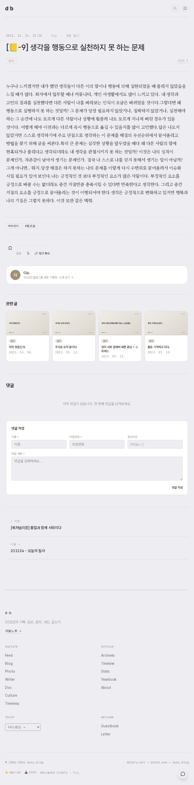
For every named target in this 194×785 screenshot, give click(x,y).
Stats (105, 671)
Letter (106, 734)
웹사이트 (133, 437)
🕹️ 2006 (30, 772)
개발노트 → (13, 631)
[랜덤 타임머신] (185, 8)
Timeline (107, 663)
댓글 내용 (17, 453)
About (106, 688)
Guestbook (110, 726)
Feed (9, 655)
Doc (8, 688)
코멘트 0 (183, 60)
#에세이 (13, 226)
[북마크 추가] (10, 248)
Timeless (12, 703)
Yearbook (108, 679)
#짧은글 (30, 226)
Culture (11, 695)
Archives (108, 655)
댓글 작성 (177, 487)
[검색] (175, 8)
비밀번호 (75, 437)
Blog (9, 663)
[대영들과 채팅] (183, 774)
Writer (10, 679)
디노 (54, 35)
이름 (15, 437)
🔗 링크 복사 (42, 253)
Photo (10, 671)
